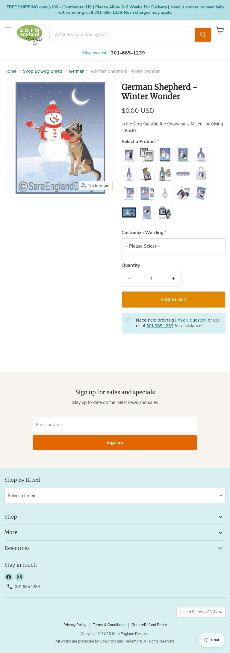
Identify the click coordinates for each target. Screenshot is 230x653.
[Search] (203, 35)
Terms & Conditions (109, 625)
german (76, 71)
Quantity (131, 265)
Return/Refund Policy (149, 625)
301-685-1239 (128, 53)
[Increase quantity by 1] (173, 279)
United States (198, 612)
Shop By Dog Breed (42, 71)
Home (10, 71)
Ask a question (193, 320)
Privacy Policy (74, 625)
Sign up (115, 442)
